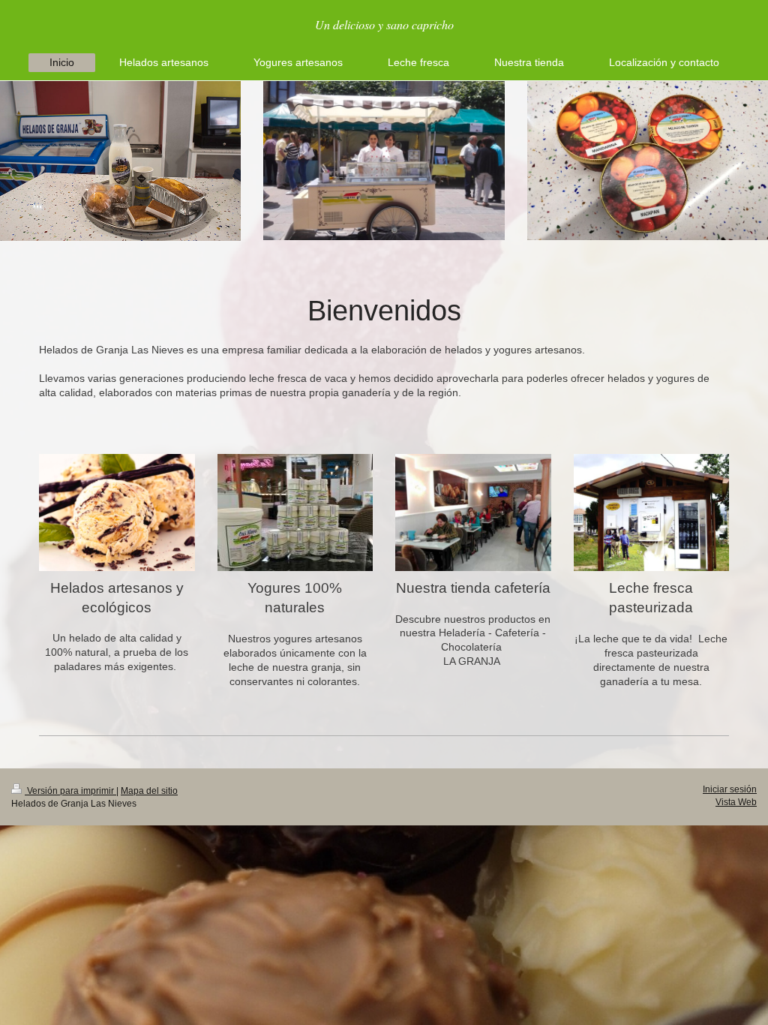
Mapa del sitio (149, 791)
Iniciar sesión (730, 789)
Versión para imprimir (70, 791)
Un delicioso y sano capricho (384, 24)
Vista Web (736, 802)
